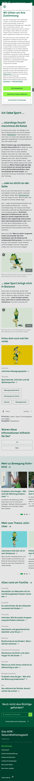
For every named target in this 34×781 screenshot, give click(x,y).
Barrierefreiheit (18, 81)
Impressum (6, 81)
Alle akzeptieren (17, 88)
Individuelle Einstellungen (17, 100)
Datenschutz (7, 74)
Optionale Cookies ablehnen (17, 94)
